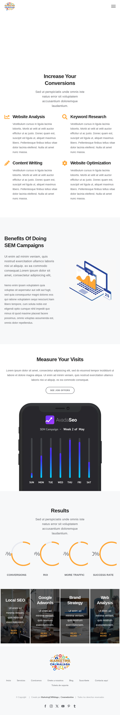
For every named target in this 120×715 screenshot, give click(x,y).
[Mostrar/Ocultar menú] (113, 6)
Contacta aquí (101, 680)
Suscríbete (84, 680)
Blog (71, 680)
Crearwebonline (67, 697)
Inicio (8, 680)
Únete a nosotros (55, 680)
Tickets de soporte (60, 685)
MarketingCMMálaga (50, 697)
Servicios (21, 680)
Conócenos (36, 680)
